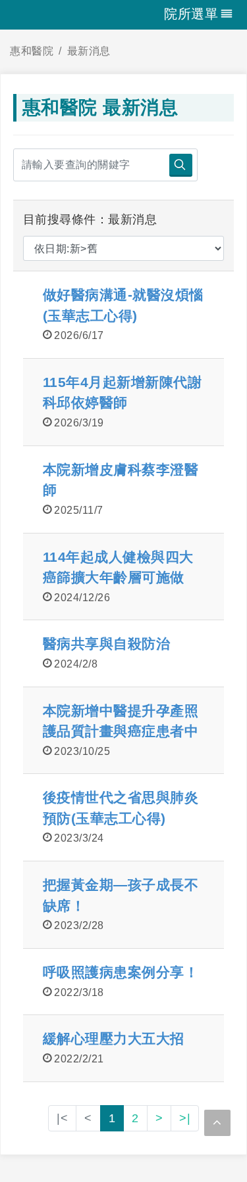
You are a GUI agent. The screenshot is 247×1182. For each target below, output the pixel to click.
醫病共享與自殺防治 (107, 643)
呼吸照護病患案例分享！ (121, 972)
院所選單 (191, 14)
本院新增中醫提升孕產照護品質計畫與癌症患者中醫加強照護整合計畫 (121, 731)
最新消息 (89, 51)
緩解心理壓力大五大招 (113, 1038)
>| (184, 1118)
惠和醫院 (31, 51)
